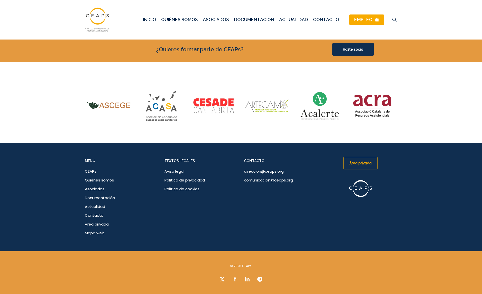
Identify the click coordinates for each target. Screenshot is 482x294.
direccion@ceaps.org (264, 171)
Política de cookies (182, 189)
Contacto (94, 215)
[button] (353, 49)
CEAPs (90, 171)
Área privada (97, 224)
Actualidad (95, 206)
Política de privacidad (184, 180)
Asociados (94, 189)
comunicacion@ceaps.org (268, 180)
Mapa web (94, 233)
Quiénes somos (99, 180)
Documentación (100, 197)
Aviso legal (174, 171)
